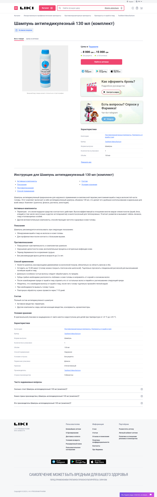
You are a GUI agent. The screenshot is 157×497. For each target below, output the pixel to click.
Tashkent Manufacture (113, 142)
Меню (16, 8)
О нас (94, 429)
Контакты (96, 446)
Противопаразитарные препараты (118, 135)
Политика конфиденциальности (100, 441)
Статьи (95, 433)
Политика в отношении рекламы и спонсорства (128, 437)
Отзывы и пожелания (100, 436)
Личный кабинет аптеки (128, 433)
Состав (84, 181)
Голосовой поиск (121, 8)
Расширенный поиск (74, 444)
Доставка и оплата (73, 436)
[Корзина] (141, 8)
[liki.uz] (27, 8)
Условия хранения (89, 184)
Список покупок (137, 8)
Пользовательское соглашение (73, 448)
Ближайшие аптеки (73, 429)
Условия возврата (73, 440)
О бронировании (72, 433)
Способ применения (25, 191)
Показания (22, 184)
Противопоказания (25, 188)
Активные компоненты (27, 181)
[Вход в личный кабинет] (132, 8)
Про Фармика (97, 449)
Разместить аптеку (126, 429)
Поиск (60, 8)
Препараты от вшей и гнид (101, 329)
